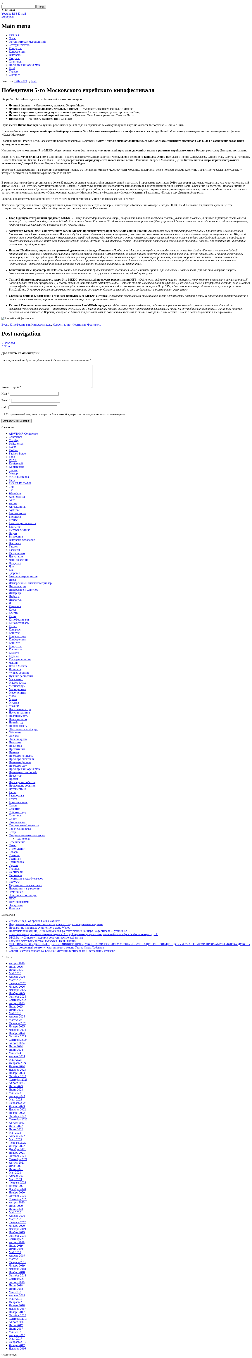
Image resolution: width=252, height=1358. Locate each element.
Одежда (14, 735)
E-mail (22, 13)
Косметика (15, 649)
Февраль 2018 (17, 1302)
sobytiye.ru (7, 16)
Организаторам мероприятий (27, 41)
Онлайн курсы (18, 739)
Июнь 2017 (16, 1328)
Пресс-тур (15, 775)
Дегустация (16, 556)
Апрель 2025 (17, 1016)
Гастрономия (17, 553)
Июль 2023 (16, 1086)
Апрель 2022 (17, 1136)
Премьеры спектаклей (23, 772)
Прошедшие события (22, 782)
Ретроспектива (18, 802)
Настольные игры (20, 709)
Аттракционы (17, 506)
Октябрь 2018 (17, 1275)
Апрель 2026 (17, 976)
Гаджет (13, 546)
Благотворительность (22, 523)
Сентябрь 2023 (18, 1079)
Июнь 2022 (16, 1129)
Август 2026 (17, 963)
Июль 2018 (16, 1285)
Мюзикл (14, 705)
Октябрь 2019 (17, 1235)
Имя (5, 393)
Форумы (14, 58)
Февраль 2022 (17, 1142)
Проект (13, 778)
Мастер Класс (17, 682)
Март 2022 (15, 1139)
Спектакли (16, 61)
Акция (13, 503)
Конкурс (14, 632)
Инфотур (14, 596)
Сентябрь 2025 (18, 999)
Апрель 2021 (17, 1175)
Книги (13, 626)
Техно (12, 845)
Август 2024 (17, 1043)
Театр (12, 832)
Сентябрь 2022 (18, 1119)
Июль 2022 (16, 1126)
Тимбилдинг (17, 848)
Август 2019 (17, 1242)
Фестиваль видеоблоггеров (26, 878)
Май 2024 (15, 1053)
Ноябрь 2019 (17, 1232)
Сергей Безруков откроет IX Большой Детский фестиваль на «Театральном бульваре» (62, 950)
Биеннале (15, 516)
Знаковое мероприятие (23, 576)
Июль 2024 (16, 1046)
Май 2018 (15, 1292)
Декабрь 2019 (17, 1229)
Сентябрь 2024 (18, 1039)
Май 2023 (15, 1092)
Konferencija (16, 466)
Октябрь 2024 (17, 1036)
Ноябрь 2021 (17, 1152)
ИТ (11, 602)
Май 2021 (15, 1172)
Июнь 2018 (16, 1288)
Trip (11, 486)
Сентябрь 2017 (18, 1318)
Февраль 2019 (17, 1262)
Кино (12, 616)
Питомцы (15, 742)
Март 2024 (15, 1059)
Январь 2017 (17, 1345)
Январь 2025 (17, 1026)
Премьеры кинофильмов (24, 64)
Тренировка (16, 861)
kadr (34, 81)
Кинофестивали (20, 324)
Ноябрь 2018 (17, 1272)
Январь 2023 (17, 1106)
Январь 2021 (17, 1185)
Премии (14, 752)
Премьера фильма (20, 762)
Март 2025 (15, 1019)
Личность (15, 669)
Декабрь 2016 (17, 1348)
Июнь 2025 (16, 1009)
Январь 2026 (17, 986)
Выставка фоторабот (22, 539)
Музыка (14, 702)
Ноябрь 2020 (17, 1192)
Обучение (15, 732)
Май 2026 (15, 973)
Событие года (17, 812)
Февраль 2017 (17, 1341)
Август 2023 (17, 1082)
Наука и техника (19, 712)
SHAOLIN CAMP (20, 483)
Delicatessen (16, 443)
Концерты (15, 48)
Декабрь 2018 (17, 1268)
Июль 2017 (16, 1325)
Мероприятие (17, 689)
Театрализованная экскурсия (27, 835)
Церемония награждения (24, 888)
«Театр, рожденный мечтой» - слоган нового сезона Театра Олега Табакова (56, 947)
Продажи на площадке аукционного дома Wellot (39, 927)
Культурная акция (20, 659)
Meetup (13, 473)
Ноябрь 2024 (17, 1033)
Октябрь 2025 (17, 996)
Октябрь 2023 (17, 1076)
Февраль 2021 (17, 1182)
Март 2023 (15, 1099)
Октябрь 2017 (17, 1315)
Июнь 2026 (16, 970)
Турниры (14, 868)
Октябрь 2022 (17, 1116)
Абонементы (17, 496)
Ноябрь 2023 (17, 1072)
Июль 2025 (16, 1006)
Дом (11, 566)
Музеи (13, 699)
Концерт (14, 642)
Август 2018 (17, 1282)
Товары (13, 851)
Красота (14, 652)
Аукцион (14, 510)
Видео (13, 533)
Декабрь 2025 (17, 989)
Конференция (17, 639)
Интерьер (15, 593)
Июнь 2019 (16, 1248)
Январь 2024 (17, 1066)
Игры (12, 579)
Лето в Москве (18, 666)
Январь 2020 (17, 1225)
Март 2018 (15, 1298)
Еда (11, 569)
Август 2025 (17, 1003)
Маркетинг (16, 679)
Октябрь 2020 (17, 1195)
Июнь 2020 (16, 1209)
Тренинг (14, 855)
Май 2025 (15, 1013)
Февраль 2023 (17, 1102)
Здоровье (14, 573)
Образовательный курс (23, 729)
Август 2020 (17, 1202)
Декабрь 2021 (17, 1149)
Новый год (16, 722)
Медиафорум (17, 685)
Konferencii (16, 463)
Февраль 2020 (17, 1222)
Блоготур (14, 526)
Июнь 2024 (16, 1049)
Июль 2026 (16, 966)
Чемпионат (16, 891)
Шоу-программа (19, 901)
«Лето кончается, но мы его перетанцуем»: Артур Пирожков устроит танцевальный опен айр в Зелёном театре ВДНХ (83, 934)
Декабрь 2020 (17, 1189)
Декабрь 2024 (17, 1029)
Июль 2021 (16, 1165)
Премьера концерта (21, 755)
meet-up (13, 470)
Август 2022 (17, 1122)
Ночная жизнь (18, 725)
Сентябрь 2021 (18, 1159)
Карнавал (15, 606)
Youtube (6, 13)
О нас (12, 38)
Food (12, 68)
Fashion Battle (17, 453)
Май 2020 (15, 1212)
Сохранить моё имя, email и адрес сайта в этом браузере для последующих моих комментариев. (66, 414)
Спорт (13, 818)
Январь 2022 (17, 1146)
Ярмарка (14, 908)
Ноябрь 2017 (17, 1312)
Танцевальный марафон (24, 825)
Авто (12, 500)
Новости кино (61, 324)
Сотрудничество (19, 44)
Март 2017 (15, 1338)
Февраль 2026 (17, 983)
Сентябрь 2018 (18, 1278)
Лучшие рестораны (21, 676)
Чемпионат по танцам (23, 895)
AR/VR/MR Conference (23, 433)
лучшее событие (19, 672)
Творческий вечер (20, 828)
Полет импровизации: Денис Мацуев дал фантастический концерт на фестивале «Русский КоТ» (69, 930)
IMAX (13, 460)
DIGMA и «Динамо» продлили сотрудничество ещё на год (46, 937)
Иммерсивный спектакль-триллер (30, 583)
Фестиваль (94, 324)
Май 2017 (15, 1331)
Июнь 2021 (16, 1169)
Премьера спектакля (21, 759)
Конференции (17, 51)
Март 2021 (15, 1179)
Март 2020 (15, 1219)
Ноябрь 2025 (17, 993)
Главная (14, 35)
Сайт (4, 407)
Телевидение (17, 842)
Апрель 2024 (17, 1056)
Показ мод (15, 745)
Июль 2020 (16, 1205)
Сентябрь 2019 (18, 1238)
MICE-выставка (19, 476)
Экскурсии (16, 905)
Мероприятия (17, 692)
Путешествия (17, 788)
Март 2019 (15, 1258)
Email (6, 400)
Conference (15, 436)
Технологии (23, 838)
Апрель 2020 (17, 1215)
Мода (12, 695)
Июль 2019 (16, 1245)
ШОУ (12, 898)
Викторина (16, 536)
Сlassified (14, 74)
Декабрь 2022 (17, 1109)
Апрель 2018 (17, 1295)
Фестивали (79, 324)
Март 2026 (15, 980)
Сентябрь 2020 (18, 1199)
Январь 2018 (17, 1305)
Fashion (13, 450)
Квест (12, 609)
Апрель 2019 (17, 1255)
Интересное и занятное (23, 589)
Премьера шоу (18, 765)
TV (11, 490)
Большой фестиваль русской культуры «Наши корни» (42, 940)
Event (4, 324)
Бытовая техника (19, 529)
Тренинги (15, 858)
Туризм (13, 71)
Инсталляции (17, 586)
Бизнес (13, 519)
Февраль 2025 (17, 1023)
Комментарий (11, 387)
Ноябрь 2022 (17, 1112)
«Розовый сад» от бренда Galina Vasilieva (34, 920)
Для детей (15, 563)
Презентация (17, 749)
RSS (14, 13)
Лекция (13, 662)
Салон (13, 805)
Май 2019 (15, 1252)
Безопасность (17, 513)
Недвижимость (18, 715)
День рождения (18, 559)
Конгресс (14, 629)
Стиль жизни (17, 822)
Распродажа (16, 795)
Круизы (14, 656)
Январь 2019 (17, 1265)
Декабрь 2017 (17, 1308)
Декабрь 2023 (17, 1069)
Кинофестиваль (41, 324)
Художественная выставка (25, 885)
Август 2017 (17, 1322)
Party (12, 480)
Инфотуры (15, 599)
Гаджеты (14, 549)
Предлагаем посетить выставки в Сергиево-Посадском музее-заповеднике (56, 924)
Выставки (15, 54)
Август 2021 (17, 1162)
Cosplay (13, 440)
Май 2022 (15, 1132)
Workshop (15, 493)
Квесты (13, 612)
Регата (13, 798)
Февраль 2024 (17, 1063)
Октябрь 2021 (17, 1155)
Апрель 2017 (17, 1335)
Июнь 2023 (16, 1089)
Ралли (12, 792)
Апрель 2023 (17, 1096)
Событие (14, 808)
